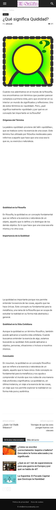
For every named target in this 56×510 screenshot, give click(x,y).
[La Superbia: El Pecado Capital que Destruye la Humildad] (9, 479)
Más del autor (33, 440)
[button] (4, 3)
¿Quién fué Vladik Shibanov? (10, 426)
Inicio (5, 10)
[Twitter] (11, 30)
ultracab (9, 24)
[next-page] (8, 489)
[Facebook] (5, 30)
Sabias (11, 10)
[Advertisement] (28, 176)
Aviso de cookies (37, 502)
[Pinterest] (18, 30)
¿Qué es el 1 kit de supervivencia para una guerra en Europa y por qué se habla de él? (35, 466)
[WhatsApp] (24, 30)
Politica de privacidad (21, 502)
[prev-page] (4, 489)
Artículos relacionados (14, 440)
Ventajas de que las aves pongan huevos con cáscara (42, 428)
